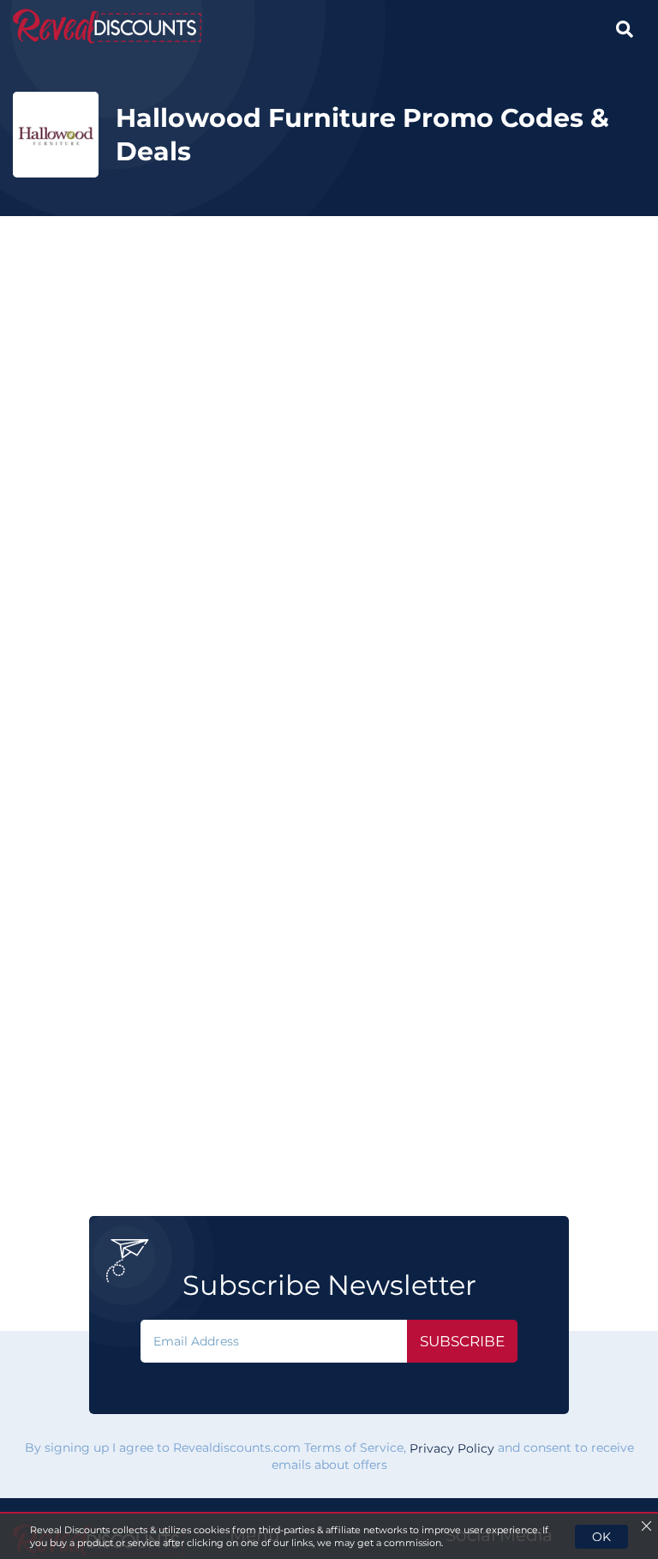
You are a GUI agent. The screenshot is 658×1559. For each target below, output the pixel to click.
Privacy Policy (452, 1449)
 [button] (624, 29)
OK (601, 1536)
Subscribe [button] (462, 1341)
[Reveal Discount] (107, 26)
